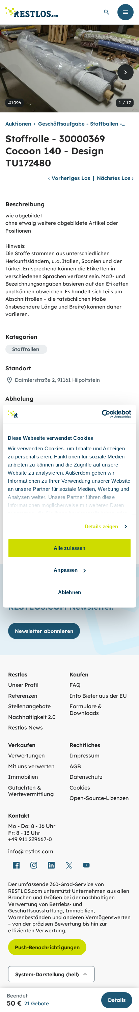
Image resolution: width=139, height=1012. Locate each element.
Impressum (85, 755)
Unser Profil (23, 685)
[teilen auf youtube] (86, 865)
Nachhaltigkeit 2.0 (32, 717)
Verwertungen (26, 755)
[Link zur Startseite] (31, 12)
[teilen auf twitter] (69, 865)
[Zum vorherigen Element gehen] (13, 72)
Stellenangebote (29, 706)
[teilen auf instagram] (34, 865)
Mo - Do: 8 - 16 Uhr (31, 826)
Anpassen (66, 570)
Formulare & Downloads (86, 709)
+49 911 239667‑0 (30, 839)
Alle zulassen (69, 548)
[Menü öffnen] (125, 12)
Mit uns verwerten (31, 766)
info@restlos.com (30, 851)
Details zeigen (101, 526)
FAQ (75, 685)
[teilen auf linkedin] (51, 865)
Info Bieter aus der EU (98, 696)
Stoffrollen (25, 349)
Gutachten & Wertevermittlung (31, 791)
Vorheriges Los (69, 178)
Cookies (80, 787)
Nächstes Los (115, 178)
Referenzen (22, 696)
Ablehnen (69, 592)
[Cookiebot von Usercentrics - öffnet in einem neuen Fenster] (101, 414)
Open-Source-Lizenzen (99, 798)
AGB (75, 766)
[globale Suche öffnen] (107, 12)
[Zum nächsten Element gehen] (125, 72)
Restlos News (25, 727)
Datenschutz (86, 777)
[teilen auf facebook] (16, 865)
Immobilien (23, 777)
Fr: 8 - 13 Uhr (24, 833)
